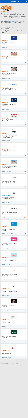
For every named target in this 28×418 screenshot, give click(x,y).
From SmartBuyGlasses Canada (8, 186)
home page (11, 24)
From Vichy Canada (5, 155)
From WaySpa (4, 47)
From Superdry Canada (6, 78)
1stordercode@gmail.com (13, 21)
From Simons (4, 217)
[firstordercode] (14, 1)
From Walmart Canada (6, 93)
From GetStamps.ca (5, 202)
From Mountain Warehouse (7, 341)
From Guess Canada (5, 295)
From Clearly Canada (6, 140)
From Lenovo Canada (6, 124)
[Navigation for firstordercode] (2, 1)
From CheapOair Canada (6, 171)
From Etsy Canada (5, 279)
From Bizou (4, 326)
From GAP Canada (5, 109)
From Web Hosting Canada (7, 357)
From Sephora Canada (6, 62)
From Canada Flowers (6, 310)
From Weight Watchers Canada (7, 233)
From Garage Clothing (6, 248)
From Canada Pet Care (6, 264)
